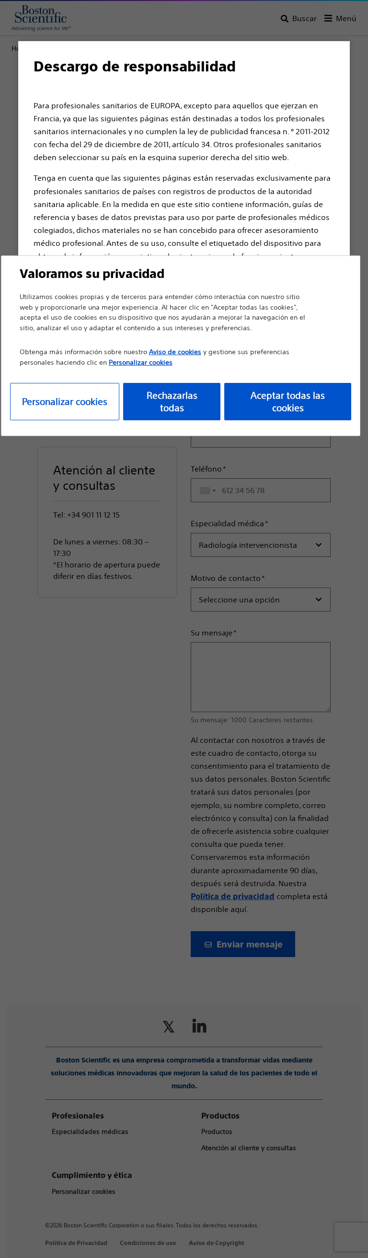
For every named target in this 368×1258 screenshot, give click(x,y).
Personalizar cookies (64, 401)
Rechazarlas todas (172, 401)
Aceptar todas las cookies (288, 401)
